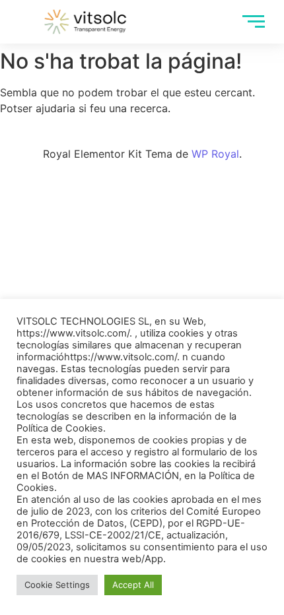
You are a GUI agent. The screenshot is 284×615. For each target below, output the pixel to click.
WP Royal (215, 153)
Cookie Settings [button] (57, 584)
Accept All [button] (133, 584)
